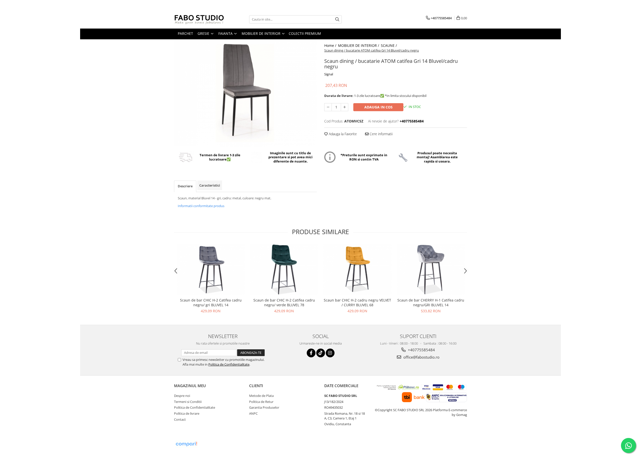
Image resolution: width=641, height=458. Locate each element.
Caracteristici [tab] (209, 185)
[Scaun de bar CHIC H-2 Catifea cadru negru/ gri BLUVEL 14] (211, 269)
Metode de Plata (261, 395)
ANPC (253, 413)
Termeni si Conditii (188, 401)
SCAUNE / (389, 45)
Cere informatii (381, 133)
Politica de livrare (186, 413)
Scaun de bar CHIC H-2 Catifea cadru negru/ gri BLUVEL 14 (211, 302)
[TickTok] (320, 353)
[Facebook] (311, 353)
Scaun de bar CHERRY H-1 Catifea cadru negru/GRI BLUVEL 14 (430, 302)
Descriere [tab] (185, 186)
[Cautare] (337, 19)
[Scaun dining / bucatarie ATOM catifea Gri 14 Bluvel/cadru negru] (245, 92)
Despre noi (182, 395)
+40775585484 (421, 349)
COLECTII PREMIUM (305, 33)
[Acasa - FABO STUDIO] (199, 19)
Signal (328, 74)
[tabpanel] (245, 92)
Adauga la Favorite (342, 133)
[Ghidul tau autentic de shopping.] (186, 444)
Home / (330, 45)
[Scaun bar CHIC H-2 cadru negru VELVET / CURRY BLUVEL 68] (357, 269)
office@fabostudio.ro (420, 357)
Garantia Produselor (264, 407)
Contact (180, 419)
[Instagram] (330, 353)
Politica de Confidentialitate (228, 364)
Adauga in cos (378, 107)
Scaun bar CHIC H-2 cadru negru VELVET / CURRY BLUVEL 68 (357, 302)
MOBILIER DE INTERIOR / (359, 45)
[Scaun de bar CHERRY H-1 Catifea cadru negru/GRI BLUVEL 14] (431, 269)
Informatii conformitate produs (201, 206)
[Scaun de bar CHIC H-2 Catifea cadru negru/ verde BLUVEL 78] (284, 269)
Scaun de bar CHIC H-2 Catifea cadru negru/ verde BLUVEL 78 (284, 302)
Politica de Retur (261, 401)
